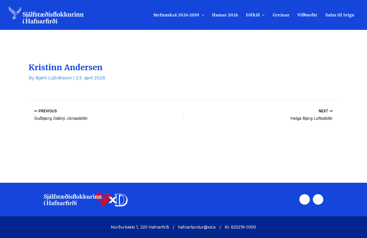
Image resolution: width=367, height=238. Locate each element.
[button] (201, 15)
